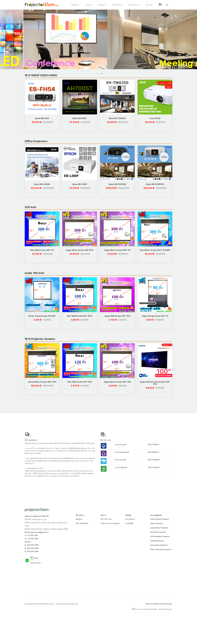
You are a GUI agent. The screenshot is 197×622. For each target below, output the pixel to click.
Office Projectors (36, 141)
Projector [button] (75, 5)
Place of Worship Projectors (160, 549)
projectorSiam (37, 509)
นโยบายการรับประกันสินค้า (110, 523)
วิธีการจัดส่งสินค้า (82, 523)
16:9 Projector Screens (40, 339)
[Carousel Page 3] (98, 73)
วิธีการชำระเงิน (106, 519)
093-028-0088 (33, 545)
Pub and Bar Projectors (159, 545)
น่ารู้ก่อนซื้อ (129, 523)
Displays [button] (101, 5)
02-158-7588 (33, 535)
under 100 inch (34, 273)
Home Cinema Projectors (159, 519)
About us (79, 519)
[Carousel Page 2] (96, 73)
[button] (168, 4)
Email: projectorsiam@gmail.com (36, 532)
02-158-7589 (33, 539)
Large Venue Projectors (159, 528)
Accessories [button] (134, 5)
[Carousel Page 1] (95, 73)
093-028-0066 (33, 548)
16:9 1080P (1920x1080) (41, 75)
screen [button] (88, 5)
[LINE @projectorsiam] (27, 560)
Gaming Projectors (157, 541)
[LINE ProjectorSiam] (32, 558)
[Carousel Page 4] (100, 73)
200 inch (30, 207)
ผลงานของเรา (130, 519)
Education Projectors (158, 532)
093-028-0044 (33, 551)
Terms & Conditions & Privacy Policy (158, 604)
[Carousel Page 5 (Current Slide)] (102, 73)
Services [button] (149, 5)
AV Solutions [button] (117, 5)
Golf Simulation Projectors (160, 536)
